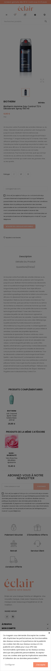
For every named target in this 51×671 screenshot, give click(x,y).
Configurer (10, 664)
